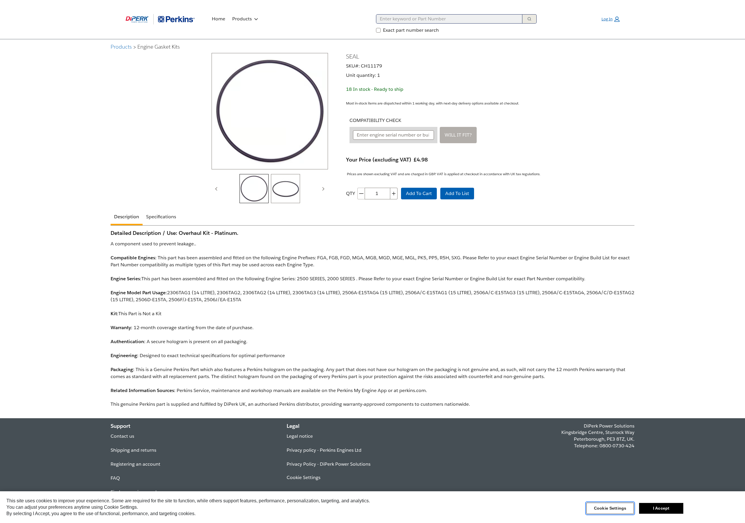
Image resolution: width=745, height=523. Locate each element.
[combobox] (446, 19)
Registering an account (135, 464)
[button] (610, 19)
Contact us (122, 436)
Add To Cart (419, 193)
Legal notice (300, 436)
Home (218, 19)
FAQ (115, 478)
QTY (350, 193)
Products (242, 19)
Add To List (457, 193)
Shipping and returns (133, 450)
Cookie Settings (610, 508)
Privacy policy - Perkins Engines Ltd (324, 450)
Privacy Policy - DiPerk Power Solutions (328, 464)
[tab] (254, 188)
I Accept (661, 508)
